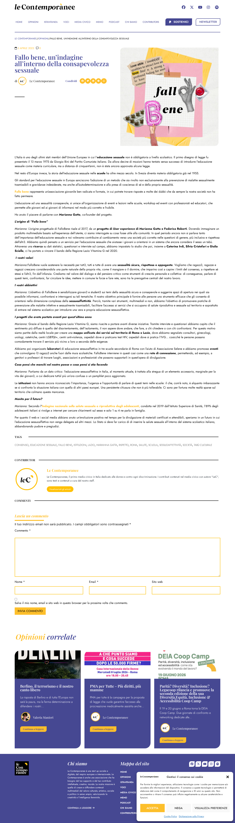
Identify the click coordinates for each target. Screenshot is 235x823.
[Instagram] (208, 7)
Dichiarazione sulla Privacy (191, 816)
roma (133, 445)
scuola (153, 445)
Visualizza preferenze (211, 808)
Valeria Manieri (43, 717)
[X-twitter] (192, 7)
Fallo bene (22, 191)
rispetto (124, 445)
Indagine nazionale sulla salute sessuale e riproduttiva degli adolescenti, (91, 406)
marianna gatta (106, 445)
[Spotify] (216, 7)
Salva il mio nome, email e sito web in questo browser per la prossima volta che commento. (71, 603)
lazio (91, 445)
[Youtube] (200, 7)
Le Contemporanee (42, 81)
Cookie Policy (170, 816)
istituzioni (80, 445)
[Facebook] (183, 7)
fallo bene (65, 445)
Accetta (152, 808)
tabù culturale (203, 445)
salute (143, 445)
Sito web (157, 582)
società (187, 445)
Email (93, 582)
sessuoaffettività (170, 445)
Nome (20, 582)
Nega (178, 808)
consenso (21, 445)
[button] (227, 777)
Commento (23, 531)
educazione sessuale (43, 445)
